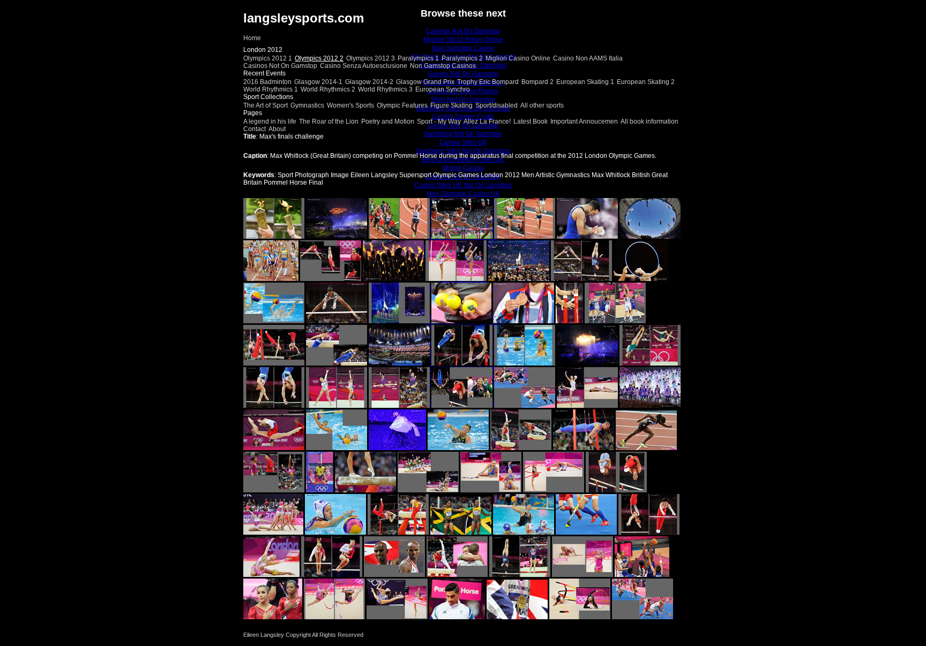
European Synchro (442, 89)
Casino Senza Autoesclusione (363, 66)
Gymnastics (307, 105)
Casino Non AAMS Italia (588, 58)
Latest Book (530, 121)
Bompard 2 (537, 82)
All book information (649, 121)
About (277, 129)
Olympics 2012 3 (370, 58)
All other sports (542, 105)
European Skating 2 (646, 82)
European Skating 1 (585, 82)
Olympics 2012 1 (267, 58)
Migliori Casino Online (518, 58)
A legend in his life (269, 121)
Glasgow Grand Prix (425, 82)
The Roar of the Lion (329, 121)
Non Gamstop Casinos (443, 66)
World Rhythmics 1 (270, 89)
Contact (254, 129)
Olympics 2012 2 (319, 58)
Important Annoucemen (584, 121)
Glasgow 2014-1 (318, 82)
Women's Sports (350, 105)
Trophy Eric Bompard (488, 82)
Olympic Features (402, 105)
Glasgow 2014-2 (369, 82)
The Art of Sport (265, 105)
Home (252, 38)
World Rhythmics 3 (385, 89)
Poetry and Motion (387, 121)
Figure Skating (451, 105)
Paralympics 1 (418, 58)
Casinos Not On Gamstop (280, 66)
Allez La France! (487, 121)
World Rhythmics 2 (328, 89)
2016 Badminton (267, 82)
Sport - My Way (439, 121)
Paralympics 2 (462, 58)
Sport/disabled (496, 105)
